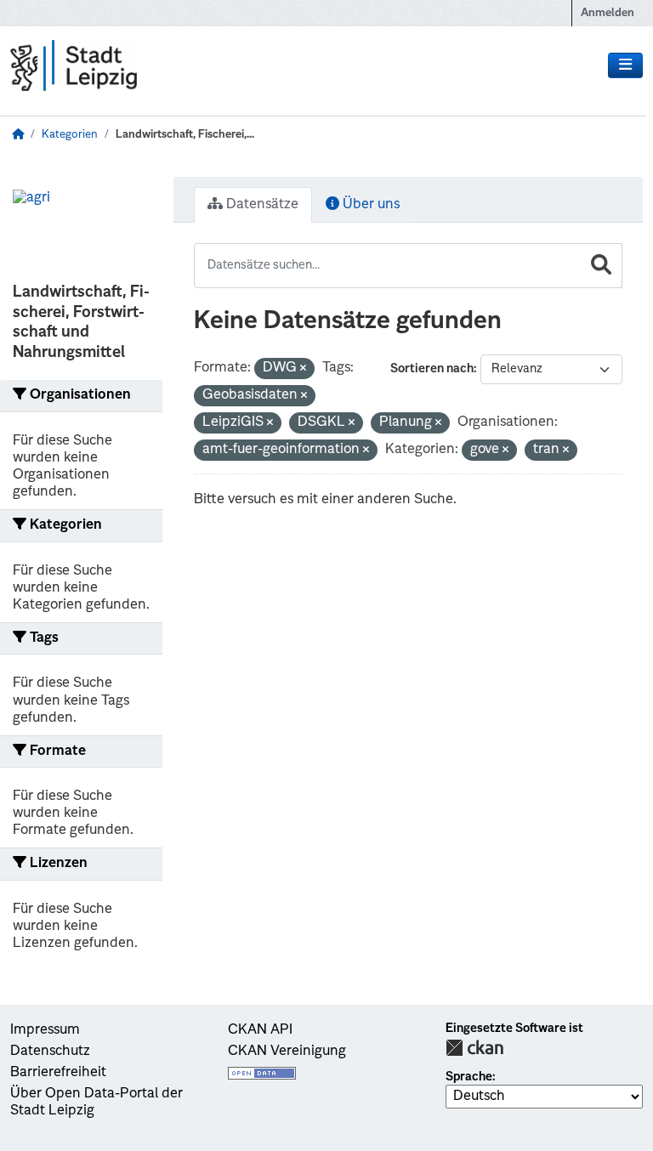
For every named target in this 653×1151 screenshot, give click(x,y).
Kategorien (70, 134)
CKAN (474, 1048)
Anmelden (607, 13)
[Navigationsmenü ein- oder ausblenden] (625, 65)
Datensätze (260, 205)
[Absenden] (601, 265)
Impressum (45, 1030)
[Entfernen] (303, 369)
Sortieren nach (432, 369)
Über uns (369, 205)
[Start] (18, 134)
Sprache (469, 1077)
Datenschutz (50, 1051)
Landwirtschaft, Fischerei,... (185, 134)
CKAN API (260, 1030)
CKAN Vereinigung (287, 1051)
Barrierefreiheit (58, 1073)
